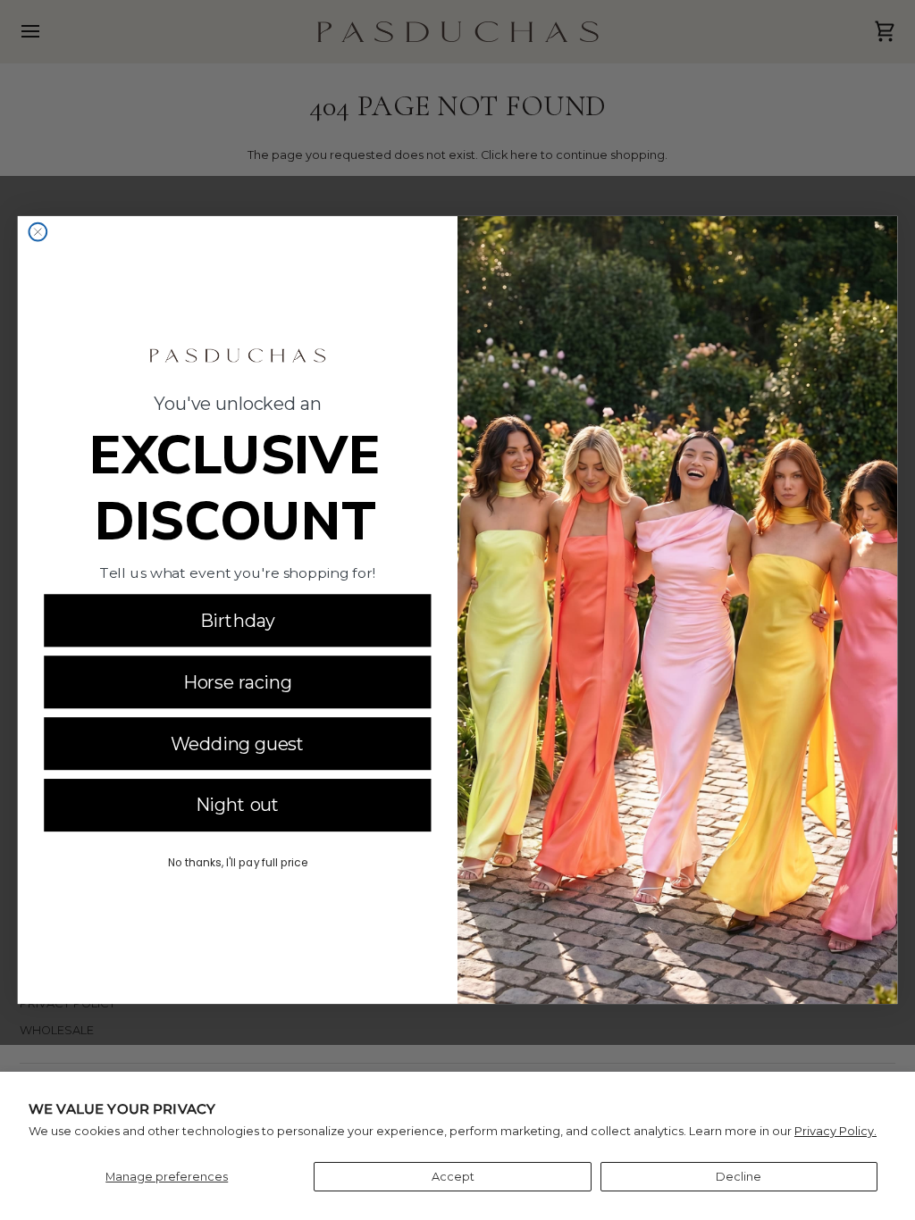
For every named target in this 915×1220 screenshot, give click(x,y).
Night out (238, 804)
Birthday (238, 620)
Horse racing (237, 682)
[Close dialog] (37, 232)
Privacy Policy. (835, 1131)
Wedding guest (238, 743)
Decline (738, 1176)
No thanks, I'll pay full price (237, 861)
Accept (453, 1176)
